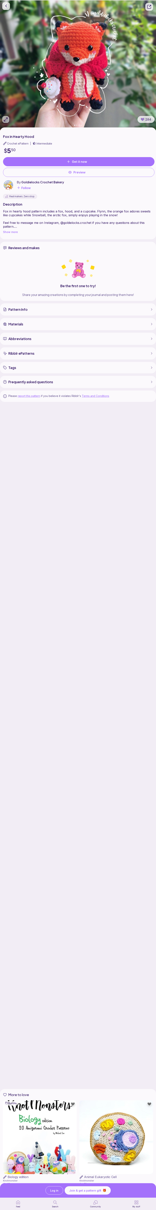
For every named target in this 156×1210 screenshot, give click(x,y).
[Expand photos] (5, 119)
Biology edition (18, 1177)
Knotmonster (10, 1180)
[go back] (6, 6)
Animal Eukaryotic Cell (100, 1177)
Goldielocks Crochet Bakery (42, 182)
